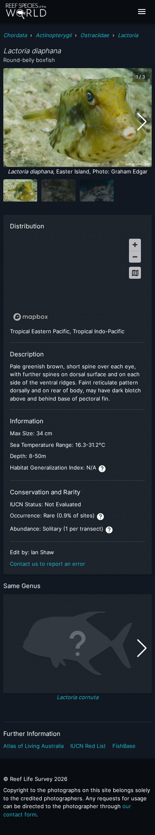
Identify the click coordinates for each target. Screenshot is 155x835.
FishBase (124, 745)
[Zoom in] (135, 245)
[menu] (142, 11)
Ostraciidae (94, 35)
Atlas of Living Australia (33, 745)
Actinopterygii (54, 35)
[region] (77, 279)
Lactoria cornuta (77, 697)
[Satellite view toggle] (135, 273)
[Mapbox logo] (30, 317)
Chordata (15, 35)
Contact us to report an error (47, 563)
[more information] (102, 469)
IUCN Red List (88, 745)
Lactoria (128, 35)
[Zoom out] (135, 257)
